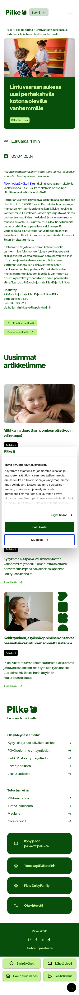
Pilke (9, 30)
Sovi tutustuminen (25, 976)
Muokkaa (37, 539)
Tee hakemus (63, 976)
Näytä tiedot (58, 515)
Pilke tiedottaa (23, 30)
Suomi (36, 12)
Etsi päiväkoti (25, 963)
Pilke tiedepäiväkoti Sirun (20, 183)
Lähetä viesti (63, 963)
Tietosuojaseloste (39, 948)
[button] (70, 12)
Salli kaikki (39, 527)
